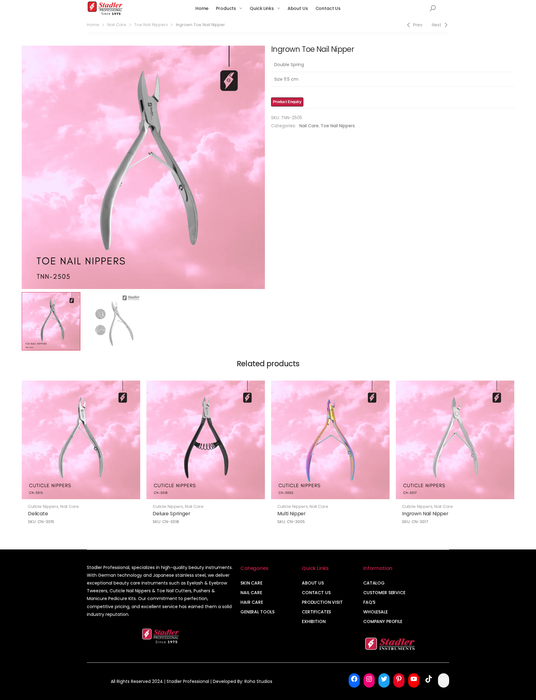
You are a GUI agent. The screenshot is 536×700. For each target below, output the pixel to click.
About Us (298, 8)
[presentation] (20, 167)
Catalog (374, 583)
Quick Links (262, 8)
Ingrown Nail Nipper (425, 513)
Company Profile (382, 621)
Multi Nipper (291, 513)
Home (201, 8)
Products (226, 8)
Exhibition (314, 621)
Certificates (316, 612)
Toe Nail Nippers (151, 25)
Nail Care (116, 25)
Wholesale (375, 612)
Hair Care (251, 602)
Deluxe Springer (171, 513)
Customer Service (384, 592)
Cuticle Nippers (43, 506)
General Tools (257, 612)
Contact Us (328, 8)
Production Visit (322, 602)
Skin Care (251, 583)
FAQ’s (369, 602)
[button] (432, 8)
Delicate (38, 513)
